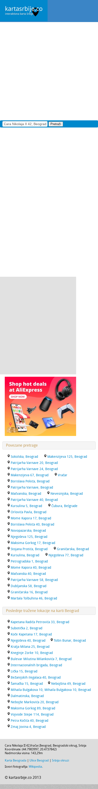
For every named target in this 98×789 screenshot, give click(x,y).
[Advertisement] (49, 71)
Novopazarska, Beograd (28, 531)
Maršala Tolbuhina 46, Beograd (34, 598)
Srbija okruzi (60, 760)
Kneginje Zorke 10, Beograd (32, 653)
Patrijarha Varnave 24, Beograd (34, 469)
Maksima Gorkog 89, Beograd (33, 708)
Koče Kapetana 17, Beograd (31, 634)
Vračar (62, 475)
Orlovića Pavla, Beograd (28, 512)
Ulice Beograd (39, 760)
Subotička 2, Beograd (26, 628)
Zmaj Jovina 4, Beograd (28, 727)
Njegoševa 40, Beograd (28, 641)
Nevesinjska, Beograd (66, 494)
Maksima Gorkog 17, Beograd (33, 543)
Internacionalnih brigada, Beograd (36, 665)
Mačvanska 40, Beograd (28, 574)
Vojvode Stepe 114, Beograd (32, 714)
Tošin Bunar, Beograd (70, 641)
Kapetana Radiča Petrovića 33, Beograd (40, 622)
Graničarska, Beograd (73, 549)
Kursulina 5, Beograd (26, 506)
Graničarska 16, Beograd (29, 592)
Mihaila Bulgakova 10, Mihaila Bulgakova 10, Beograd (51, 690)
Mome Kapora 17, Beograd (31, 518)
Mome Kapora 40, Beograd (31, 568)
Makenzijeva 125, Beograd (67, 457)
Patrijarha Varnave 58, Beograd (34, 580)
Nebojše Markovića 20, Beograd (35, 702)
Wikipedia (35, 766)
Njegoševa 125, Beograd (29, 537)
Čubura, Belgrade (64, 506)
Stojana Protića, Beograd (29, 549)
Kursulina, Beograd (25, 555)
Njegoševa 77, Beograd (66, 555)
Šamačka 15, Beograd (27, 684)
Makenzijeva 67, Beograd (30, 475)
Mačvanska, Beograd (26, 494)
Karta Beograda (15, 760)
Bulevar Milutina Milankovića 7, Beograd (41, 659)
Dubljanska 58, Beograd (28, 586)
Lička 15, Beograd (24, 671)
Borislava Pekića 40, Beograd (32, 524)
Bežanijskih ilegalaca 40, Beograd (36, 678)
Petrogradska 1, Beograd (29, 561)
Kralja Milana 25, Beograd (30, 647)
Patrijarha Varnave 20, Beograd (34, 463)
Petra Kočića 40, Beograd (29, 721)
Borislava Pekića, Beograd (30, 481)
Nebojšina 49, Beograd (68, 684)
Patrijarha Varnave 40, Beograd (34, 500)
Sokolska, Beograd (24, 457)
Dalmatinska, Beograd (27, 696)
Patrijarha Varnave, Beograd (32, 487)
